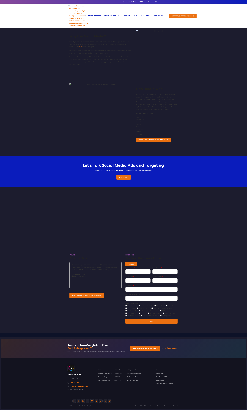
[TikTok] (101, 401)
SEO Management (156, 313)
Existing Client (166, 316)
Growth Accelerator (110, 373)
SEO (80, 47)
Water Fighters (132, 380)
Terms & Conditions (141, 406)
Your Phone (156, 268)
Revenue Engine (110, 377)
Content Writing (132, 313)
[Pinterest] (96, 401)
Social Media (131, 308)
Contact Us (160, 380)
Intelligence (160, 373)
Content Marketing (147, 306)
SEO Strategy (165, 311)
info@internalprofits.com (79, 386)
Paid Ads (170, 306)
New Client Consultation (151, 316)
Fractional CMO (161, 377)
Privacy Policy (155, 406)
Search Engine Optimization (162, 308)
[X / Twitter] (87, 401)
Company (129, 286)
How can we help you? (133, 295)
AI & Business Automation (150, 311)
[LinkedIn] (74, 401)
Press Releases (170, 313)
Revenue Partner (110, 380)
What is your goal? (131, 303)
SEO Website (160, 306)
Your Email (129, 277)
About (158, 370)
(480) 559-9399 (173, 348)
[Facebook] (78, 401)
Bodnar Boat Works (133, 377)
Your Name (129, 268)
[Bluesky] (109, 401)
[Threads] (105, 401)
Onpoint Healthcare (134, 373)
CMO (110, 370)
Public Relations (132, 306)
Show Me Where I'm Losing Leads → (145, 348)
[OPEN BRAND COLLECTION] (119, 16)
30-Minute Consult (133, 316)
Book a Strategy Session (164, 384)
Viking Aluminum (133, 370)
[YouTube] (92, 401)
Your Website (157, 277)
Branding (144, 313)
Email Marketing (132, 311)
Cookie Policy (175, 406)
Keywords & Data (144, 308)
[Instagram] (83, 401)
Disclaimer (165, 406)
